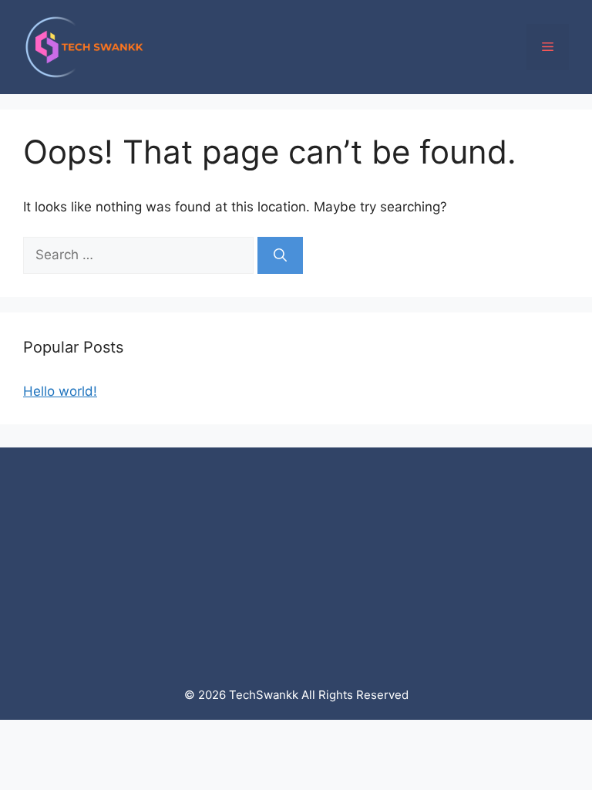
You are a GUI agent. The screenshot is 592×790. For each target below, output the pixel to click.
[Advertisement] (296, 555)
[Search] (280, 255)
